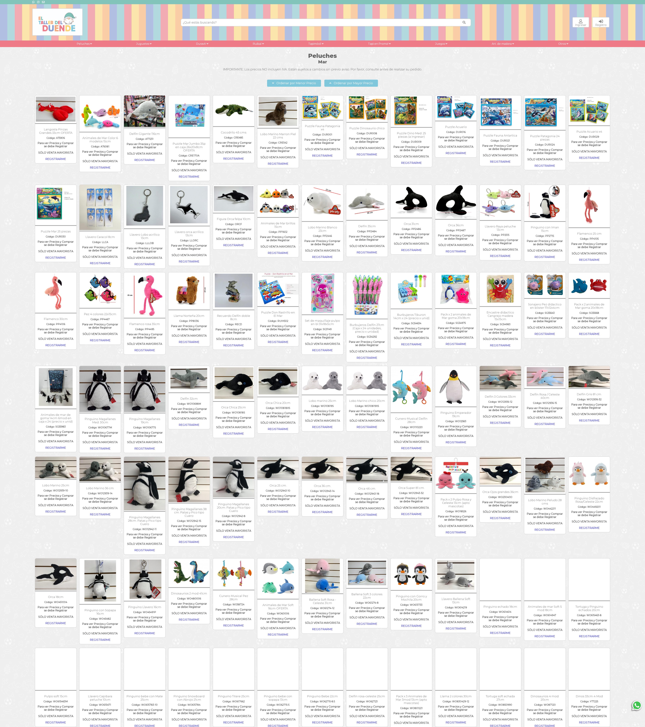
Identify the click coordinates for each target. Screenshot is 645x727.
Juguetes (143, 43)
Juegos (440, 43)
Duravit (201, 43)
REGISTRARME (55, 159)
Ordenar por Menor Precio (296, 83)
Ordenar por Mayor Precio (353, 83)
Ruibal (257, 43)
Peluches (83, 43)
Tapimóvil (315, 43)
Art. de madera (502, 43)
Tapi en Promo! (378, 43)
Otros (562, 43)
